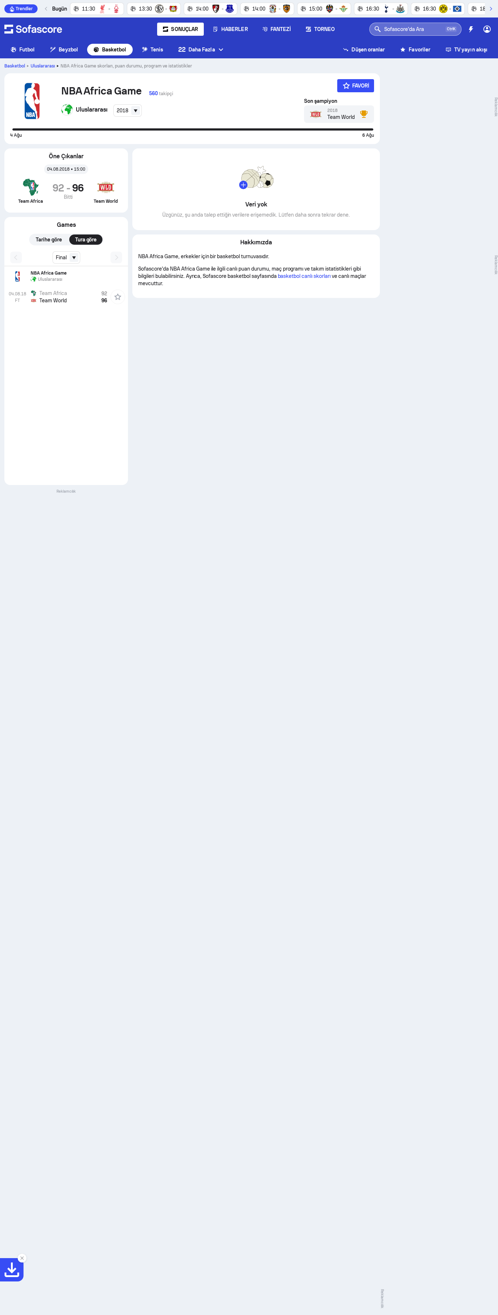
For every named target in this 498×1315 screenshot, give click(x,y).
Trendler (24, 8)
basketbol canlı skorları (304, 276)
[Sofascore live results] (33, 29)
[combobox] (127, 110)
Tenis (157, 50)
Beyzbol (68, 50)
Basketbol (114, 50)
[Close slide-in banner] (21, 1258)
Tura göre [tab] (86, 240)
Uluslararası (43, 66)
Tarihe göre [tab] (49, 240)
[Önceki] (46, 9)
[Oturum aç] (487, 29)
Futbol (27, 50)
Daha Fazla (196, 49)
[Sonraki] (491, 9)
